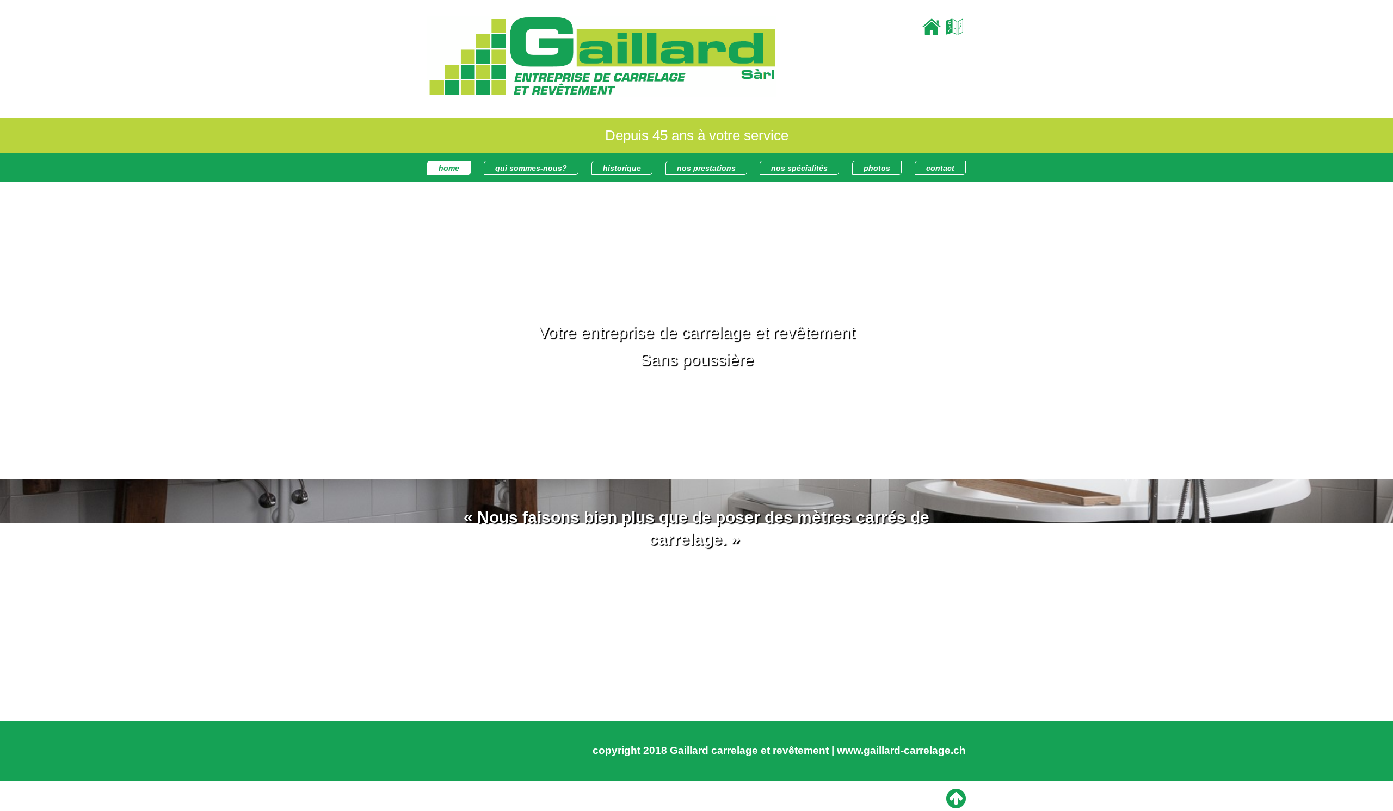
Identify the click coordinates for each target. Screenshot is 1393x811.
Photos (877, 168)
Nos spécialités (799, 168)
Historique (622, 168)
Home (449, 168)
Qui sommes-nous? (531, 168)
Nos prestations (706, 168)
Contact (940, 168)
